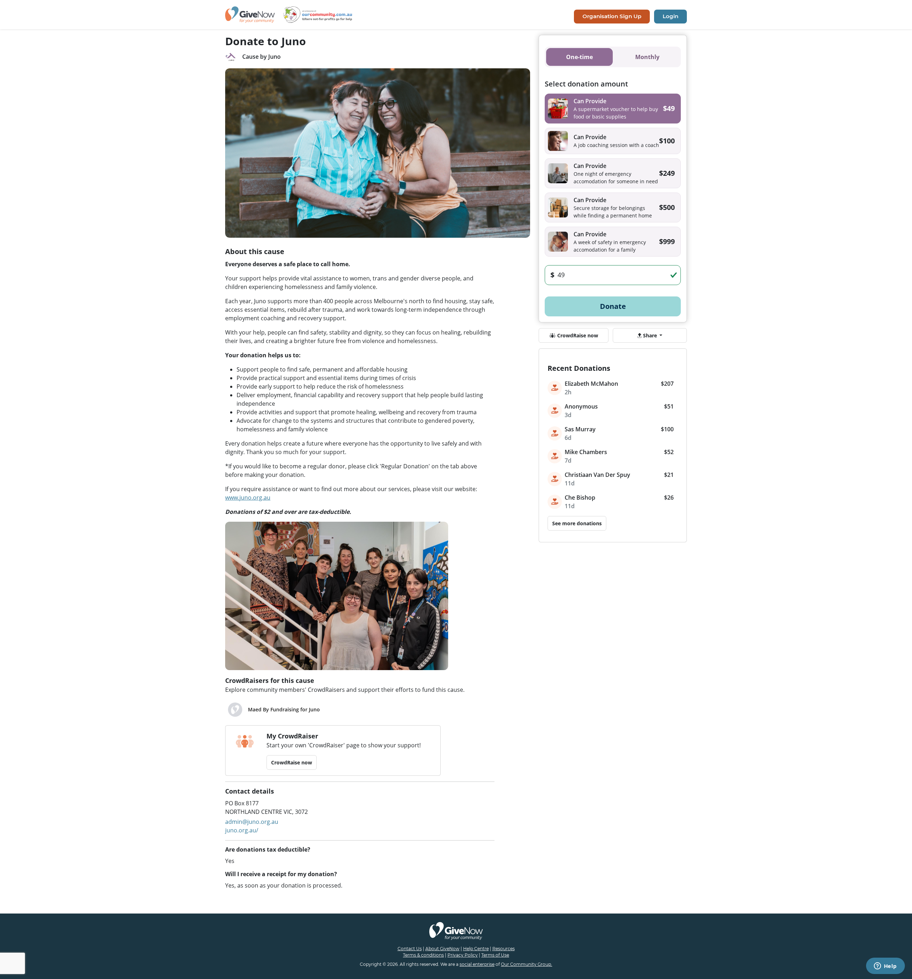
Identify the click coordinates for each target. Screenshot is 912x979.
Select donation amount (586, 84)
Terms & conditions (423, 955)
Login (670, 16)
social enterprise (477, 964)
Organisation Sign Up (611, 16)
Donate (613, 306)
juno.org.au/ (241, 830)
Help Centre (476, 948)
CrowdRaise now (291, 762)
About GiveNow (442, 948)
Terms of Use (495, 955)
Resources (503, 948)
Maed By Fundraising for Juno (284, 709)
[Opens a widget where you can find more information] (885, 966)
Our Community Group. (526, 964)
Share (650, 335)
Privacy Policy (462, 955)
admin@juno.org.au (251, 822)
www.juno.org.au (247, 497)
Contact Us (410, 948)
